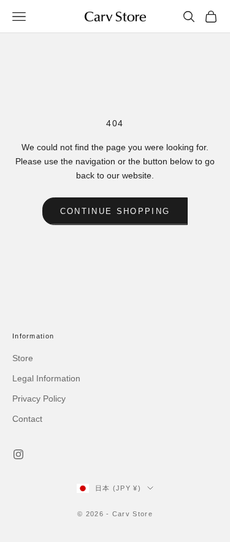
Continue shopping (115, 211)
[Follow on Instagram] (18, 454)
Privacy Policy (39, 398)
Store (22, 358)
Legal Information (46, 378)
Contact (27, 419)
